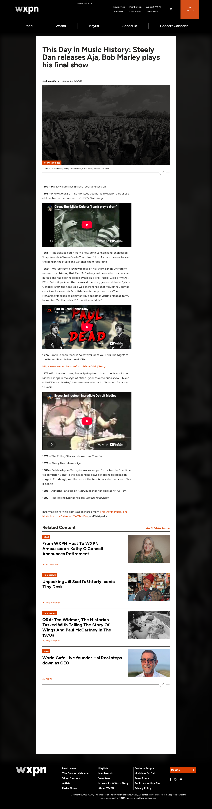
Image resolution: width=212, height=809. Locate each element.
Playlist (94, 25)
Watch (60, 25)
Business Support (145, 768)
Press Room (142, 778)
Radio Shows (69, 788)
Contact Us (135, 11)
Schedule (129, 25)
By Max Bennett (50, 564)
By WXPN (47, 679)
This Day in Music (110, 512)
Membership (135, 7)
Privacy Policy (143, 788)
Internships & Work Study (113, 783)
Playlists (103, 768)
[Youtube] (181, 780)
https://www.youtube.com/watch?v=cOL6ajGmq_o (74, 366)
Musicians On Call (145, 773)
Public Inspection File (147, 783)
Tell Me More (152, 11)
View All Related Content (158, 528)
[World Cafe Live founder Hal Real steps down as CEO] (149, 663)
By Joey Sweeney (51, 602)
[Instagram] (175, 780)
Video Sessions (71, 778)
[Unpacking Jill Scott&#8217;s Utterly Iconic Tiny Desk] (149, 587)
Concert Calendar (174, 25)
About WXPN (106, 788)
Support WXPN (153, 7)
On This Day (80, 516)
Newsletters (119, 7)
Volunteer (118, 11)
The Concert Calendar (75, 773)
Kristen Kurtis (52, 81)
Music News (69, 768)
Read (28, 25)
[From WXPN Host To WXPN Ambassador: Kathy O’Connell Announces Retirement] (149, 549)
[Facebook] (170, 780)
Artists (66, 783)
